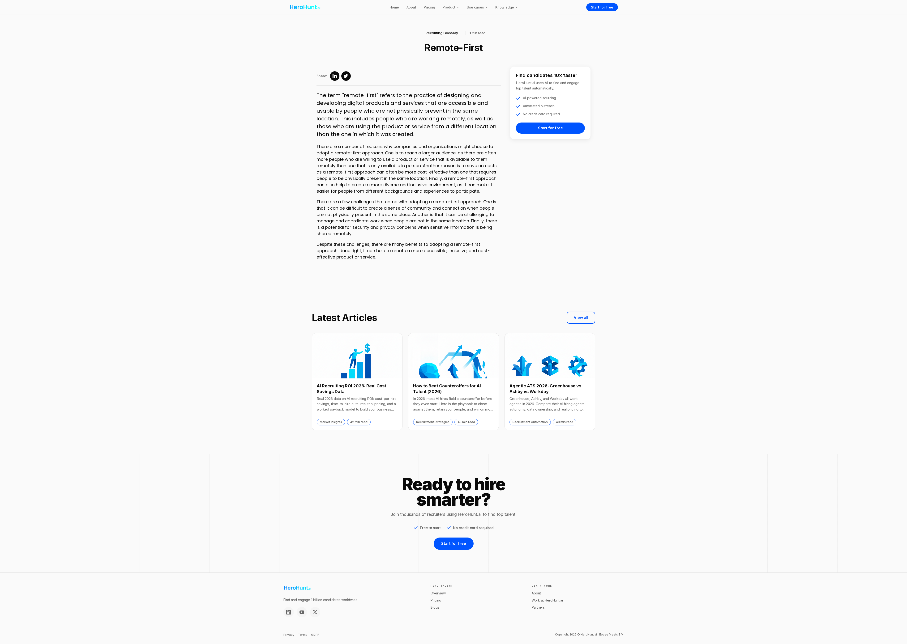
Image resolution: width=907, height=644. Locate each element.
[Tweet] (346, 76)
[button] (451, 7)
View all (581, 317)
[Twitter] (315, 612)
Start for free (602, 7)
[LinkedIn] (288, 612)
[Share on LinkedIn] (334, 76)
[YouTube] (302, 612)
